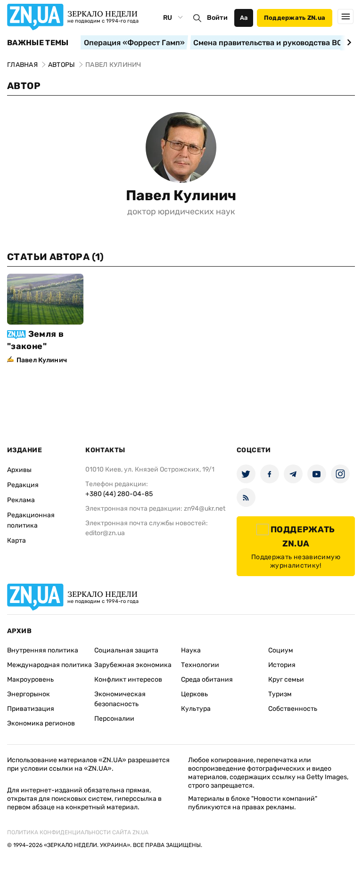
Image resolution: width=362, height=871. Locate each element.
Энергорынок (28, 694)
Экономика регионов (41, 723)
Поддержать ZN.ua (294, 17)
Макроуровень (30, 680)
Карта (16, 541)
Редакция (23, 485)
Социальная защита (126, 650)
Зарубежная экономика (133, 665)
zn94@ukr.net (204, 509)
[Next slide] (347, 42)
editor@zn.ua (105, 533)
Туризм (280, 694)
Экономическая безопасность (120, 699)
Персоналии (114, 719)
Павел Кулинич (181, 195)
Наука (191, 650)
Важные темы (38, 43)
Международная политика (49, 665)
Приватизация (30, 709)
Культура (196, 709)
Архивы (19, 470)
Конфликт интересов (128, 680)
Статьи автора (55, 256)
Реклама (21, 500)
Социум (280, 650)
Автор (24, 85)
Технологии (200, 665)
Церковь (194, 694)
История (282, 665)
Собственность (292, 709)
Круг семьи (286, 680)
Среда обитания (207, 680)
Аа (244, 17)
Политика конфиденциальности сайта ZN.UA (77, 832)
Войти (217, 18)
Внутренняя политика (42, 650)
